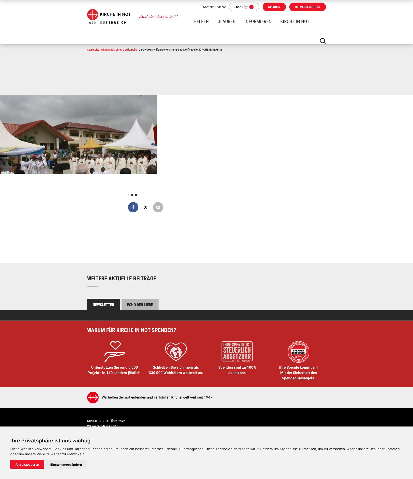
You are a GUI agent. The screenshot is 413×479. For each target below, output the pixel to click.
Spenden (274, 7)
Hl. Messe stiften (307, 7)
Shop (237, 7)
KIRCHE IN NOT (294, 21)
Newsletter (103, 304)
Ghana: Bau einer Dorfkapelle (119, 49)
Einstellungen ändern (66, 464)
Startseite (93, 49)
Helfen (201, 21)
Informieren (258, 21)
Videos (221, 7)
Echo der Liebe (140, 304)
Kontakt (208, 7)
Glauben (226, 21)
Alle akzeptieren (27, 464)
